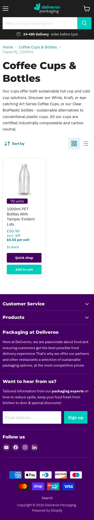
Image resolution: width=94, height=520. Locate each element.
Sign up (75, 417)
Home (8, 47)
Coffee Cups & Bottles (38, 47)
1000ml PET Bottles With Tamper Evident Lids (21, 216)
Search (47, 498)
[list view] (85, 143)
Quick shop (24, 258)
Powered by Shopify (47, 510)
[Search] (84, 23)
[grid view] (74, 143)
